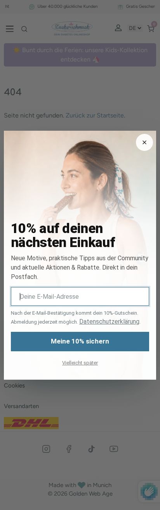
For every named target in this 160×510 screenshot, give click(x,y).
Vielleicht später (80, 363)
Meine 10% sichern (80, 341)
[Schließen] (144, 142)
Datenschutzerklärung (109, 321)
